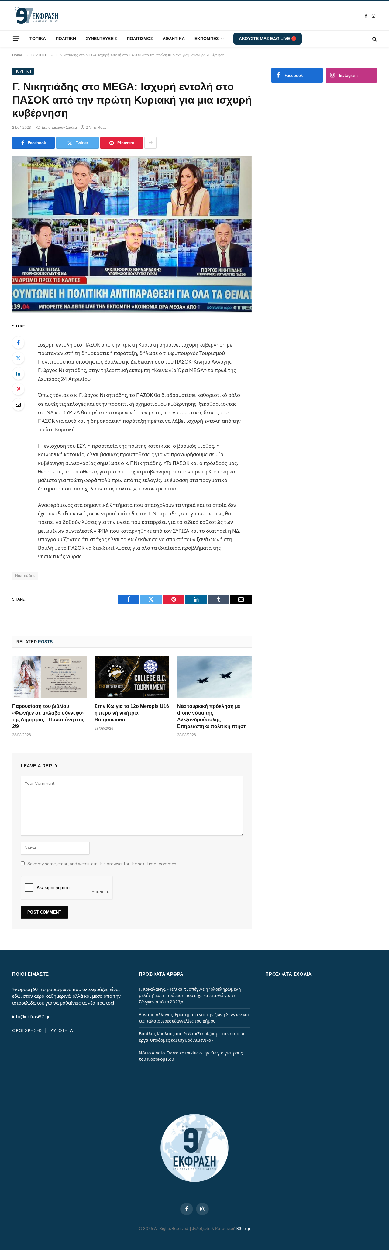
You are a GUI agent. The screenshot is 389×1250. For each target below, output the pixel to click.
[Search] (374, 39)
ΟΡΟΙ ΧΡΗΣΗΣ (28, 1030)
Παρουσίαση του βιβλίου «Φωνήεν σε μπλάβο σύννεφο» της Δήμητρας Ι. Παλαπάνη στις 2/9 (48, 716)
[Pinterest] (18, 389)
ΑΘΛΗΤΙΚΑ (174, 38)
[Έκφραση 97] (36, 16)
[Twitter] (18, 358)
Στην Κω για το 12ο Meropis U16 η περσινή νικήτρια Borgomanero (132, 713)
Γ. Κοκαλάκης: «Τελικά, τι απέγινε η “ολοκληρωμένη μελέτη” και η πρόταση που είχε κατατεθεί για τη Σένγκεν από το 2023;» (190, 996)
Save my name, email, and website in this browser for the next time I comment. (103, 863)
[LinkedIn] (18, 373)
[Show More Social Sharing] (150, 143)
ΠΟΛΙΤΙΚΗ (66, 38)
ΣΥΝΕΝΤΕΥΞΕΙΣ (101, 38)
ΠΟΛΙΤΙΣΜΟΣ (140, 38)
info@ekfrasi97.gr (31, 1016)
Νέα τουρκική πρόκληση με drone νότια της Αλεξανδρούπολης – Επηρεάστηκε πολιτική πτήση (212, 716)
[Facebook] (18, 342)
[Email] (18, 404)
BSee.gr (243, 1228)
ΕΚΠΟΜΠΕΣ (206, 38)
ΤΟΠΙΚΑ (37, 38)
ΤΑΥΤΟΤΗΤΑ (61, 1030)
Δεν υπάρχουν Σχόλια (59, 127)
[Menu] (16, 38)
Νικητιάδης (25, 575)
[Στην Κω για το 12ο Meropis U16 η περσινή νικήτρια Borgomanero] (132, 677)
